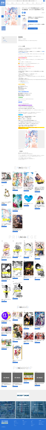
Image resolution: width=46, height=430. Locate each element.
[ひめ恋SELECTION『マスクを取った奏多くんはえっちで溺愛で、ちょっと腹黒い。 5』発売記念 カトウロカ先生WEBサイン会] (40, 201)
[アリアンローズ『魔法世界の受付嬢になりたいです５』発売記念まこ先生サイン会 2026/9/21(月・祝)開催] (28, 181)
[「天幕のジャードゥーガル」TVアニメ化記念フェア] (17, 353)
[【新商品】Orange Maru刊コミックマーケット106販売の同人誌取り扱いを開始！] (6, 379)
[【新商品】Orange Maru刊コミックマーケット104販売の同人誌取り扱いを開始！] (17, 379)
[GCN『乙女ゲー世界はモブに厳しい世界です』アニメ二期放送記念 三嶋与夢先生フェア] (6, 331)
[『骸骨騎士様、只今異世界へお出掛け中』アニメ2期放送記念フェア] (40, 320)
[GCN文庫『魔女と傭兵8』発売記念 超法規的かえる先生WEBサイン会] (17, 223)
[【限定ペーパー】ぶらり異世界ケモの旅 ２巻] (17, 269)
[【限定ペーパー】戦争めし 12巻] (28, 249)
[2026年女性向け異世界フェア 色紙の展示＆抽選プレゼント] (6, 317)
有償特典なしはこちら (25, 52)
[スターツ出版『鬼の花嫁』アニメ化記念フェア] (40, 337)
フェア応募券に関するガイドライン (24, 82)
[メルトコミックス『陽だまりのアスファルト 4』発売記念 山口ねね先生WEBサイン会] (6, 217)
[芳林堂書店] (4, 423)
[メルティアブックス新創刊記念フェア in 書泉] (17, 316)
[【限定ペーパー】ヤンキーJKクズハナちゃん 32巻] (6, 293)
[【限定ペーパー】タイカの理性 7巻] (17, 290)
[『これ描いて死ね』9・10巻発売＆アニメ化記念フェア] (28, 320)
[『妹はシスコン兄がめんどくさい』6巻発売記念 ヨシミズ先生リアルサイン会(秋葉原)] (17, 181)
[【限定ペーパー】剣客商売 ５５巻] (17, 249)
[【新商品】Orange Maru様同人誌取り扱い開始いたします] (40, 379)
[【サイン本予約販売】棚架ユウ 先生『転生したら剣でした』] (17, 202)
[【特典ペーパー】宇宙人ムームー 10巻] (40, 250)
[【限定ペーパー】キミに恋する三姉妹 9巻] (40, 271)
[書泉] (4, 421)
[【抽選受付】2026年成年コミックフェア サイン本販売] (28, 199)
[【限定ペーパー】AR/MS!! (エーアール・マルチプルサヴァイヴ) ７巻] (6, 272)
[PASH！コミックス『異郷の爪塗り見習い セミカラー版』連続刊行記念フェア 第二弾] (17, 332)
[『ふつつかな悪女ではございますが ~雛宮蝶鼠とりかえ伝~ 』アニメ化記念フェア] (28, 337)
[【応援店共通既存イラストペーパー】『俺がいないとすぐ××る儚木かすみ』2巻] (6, 250)
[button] (2, 16)
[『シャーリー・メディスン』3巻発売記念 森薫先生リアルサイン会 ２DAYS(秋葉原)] (6, 195)
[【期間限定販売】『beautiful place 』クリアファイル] (28, 377)
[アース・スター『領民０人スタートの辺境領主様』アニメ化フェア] (6, 344)
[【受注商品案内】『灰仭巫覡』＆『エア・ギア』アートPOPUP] (6, 177)
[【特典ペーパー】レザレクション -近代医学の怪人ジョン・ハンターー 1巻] (28, 270)
